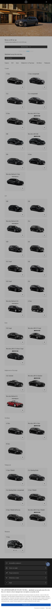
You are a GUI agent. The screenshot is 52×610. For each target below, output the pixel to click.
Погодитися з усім (26, 604)
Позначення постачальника (39, 608)
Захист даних (48, 608)
